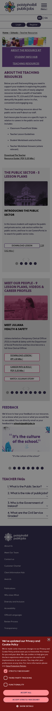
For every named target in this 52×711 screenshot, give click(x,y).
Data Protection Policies (16, 666)
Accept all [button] (26, 692)
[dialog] (26, 674)
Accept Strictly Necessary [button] (26, 699)
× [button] (49, 640)
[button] (25, 706)
